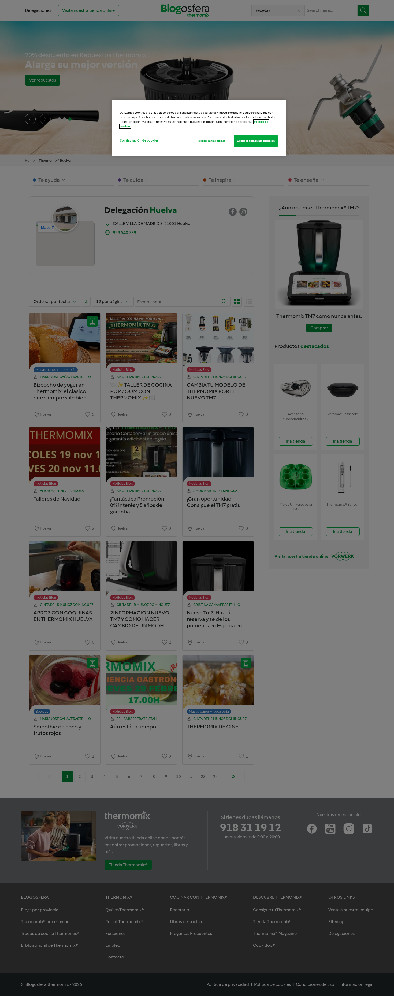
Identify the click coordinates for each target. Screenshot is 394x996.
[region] (199, 128)
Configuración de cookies (139, 140)
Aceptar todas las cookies (256, 141)
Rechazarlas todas (212, 141)
